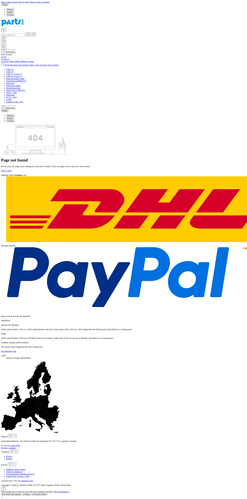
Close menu (10, 52)
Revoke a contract (8, 448)
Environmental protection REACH (20, 474)
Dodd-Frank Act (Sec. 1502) (17, 476)
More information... (62, 492)
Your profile (15, 61)
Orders (31, 61)
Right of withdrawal (14, 472)
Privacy (9, 456)
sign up (6, 59)
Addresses (24, 61)
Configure (26, 494)
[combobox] (13, 35)
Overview (5, 61)
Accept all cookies (39, 494)
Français (10, 15)
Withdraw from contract (15, 469)
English (10, 12)
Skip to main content (9, 2)
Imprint (9, 459)
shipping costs (27, 481)
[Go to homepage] (12, 27)
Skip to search (24, 2)
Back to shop (6, 171)
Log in (3, 57)
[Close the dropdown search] (33, 34)
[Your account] (3, 47)
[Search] (27, 34)
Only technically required (11, 494)
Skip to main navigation (40, 2)
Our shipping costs (8, 351)
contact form (15, 445)
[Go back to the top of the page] (3, 488)
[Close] (2, 497)
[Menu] (3, 30)
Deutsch (10, 9)
